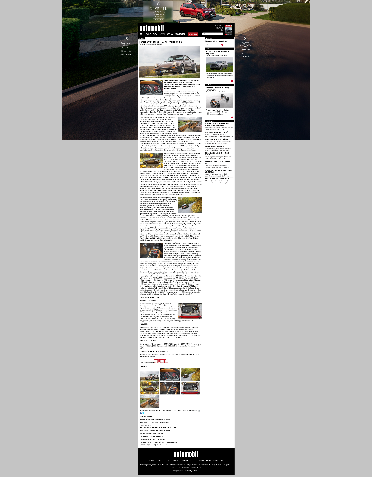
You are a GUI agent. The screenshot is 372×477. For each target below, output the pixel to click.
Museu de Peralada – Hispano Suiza (217, 179)
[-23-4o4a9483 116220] (190, 380)
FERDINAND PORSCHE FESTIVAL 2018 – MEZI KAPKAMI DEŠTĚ (158, 428)
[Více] (232, 81)
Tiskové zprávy (188, 460)
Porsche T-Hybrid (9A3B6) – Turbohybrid (218, 89)
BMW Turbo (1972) (145, 425)
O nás (221, 30)
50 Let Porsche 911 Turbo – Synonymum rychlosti (155, 419)
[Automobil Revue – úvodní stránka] (154, 39)
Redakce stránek (204, 465)
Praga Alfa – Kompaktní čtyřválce (216, 139)
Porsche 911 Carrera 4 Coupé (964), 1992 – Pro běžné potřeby (158, 442)
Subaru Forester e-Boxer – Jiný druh (217, 52)
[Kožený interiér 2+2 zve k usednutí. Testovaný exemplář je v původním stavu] (149, 407)
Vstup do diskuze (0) (190, 410)
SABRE (195, 471)
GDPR (178, 468)
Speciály (170, 34)
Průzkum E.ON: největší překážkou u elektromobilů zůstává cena (217, 125)
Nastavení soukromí (189, 468)
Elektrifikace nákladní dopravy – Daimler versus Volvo (219, 171)
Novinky (148, 34)
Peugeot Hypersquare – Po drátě (216, 132)
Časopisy (200, 460)
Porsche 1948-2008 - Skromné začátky (151, 436)
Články (167, 460)
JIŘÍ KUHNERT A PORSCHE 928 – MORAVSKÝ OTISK (155, 431)
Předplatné (219, 28)
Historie (162, 34)
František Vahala (144, 44)
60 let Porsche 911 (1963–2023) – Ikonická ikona (154, 422)
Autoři (199, 468)
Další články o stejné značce (171, 410)
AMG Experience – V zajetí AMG (215, 146)
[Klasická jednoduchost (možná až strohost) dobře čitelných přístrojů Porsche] (170, 380)
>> (216, 78)
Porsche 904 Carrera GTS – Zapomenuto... (153, 439)
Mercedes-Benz (180, 34)
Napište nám (216, 465)
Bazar (208, 460)
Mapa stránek (192, 465)
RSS (172, 468)
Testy (155, 34)
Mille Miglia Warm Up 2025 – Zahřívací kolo (218, 162)
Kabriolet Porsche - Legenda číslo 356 (151, 433)
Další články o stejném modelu (150, 410)
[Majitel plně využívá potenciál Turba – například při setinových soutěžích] (150, 394)
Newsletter (219, 25)
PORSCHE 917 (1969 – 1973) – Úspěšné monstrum (154, 445)
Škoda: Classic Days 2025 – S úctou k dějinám (217, 154)
